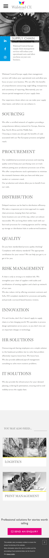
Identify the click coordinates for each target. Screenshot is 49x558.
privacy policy (11, 554)
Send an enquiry (26, 531)
